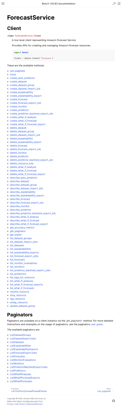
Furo (41, 401)
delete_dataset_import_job (25, 134)
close (13, 74)
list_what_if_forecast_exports (26, 284)
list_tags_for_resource (22, 277)
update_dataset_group (22, 305)
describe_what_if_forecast (24, 220)
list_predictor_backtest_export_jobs (30, 270)
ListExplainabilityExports (24, 349)
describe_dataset (19, 181)
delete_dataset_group (22, 131)
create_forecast (19, 99)
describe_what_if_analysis (24, 216)
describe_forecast (20, 199)
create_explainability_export (26, 95)
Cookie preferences (34, 404)
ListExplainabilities (20, 345)
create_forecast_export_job (25, 102)
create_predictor (19, 109)
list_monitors (17, 266)
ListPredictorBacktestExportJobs (28, 366)
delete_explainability (21, 138)
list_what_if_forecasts (22, 288)
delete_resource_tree (21, 163)
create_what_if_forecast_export (27, 124)
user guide (97, 324)
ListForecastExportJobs (23, 352)
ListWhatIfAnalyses (20, 374)
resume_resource (19, 291)
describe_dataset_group (23, 184)
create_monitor (18, 106)
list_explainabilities (20, 248)
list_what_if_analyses (21, 280)
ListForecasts (17, 356)
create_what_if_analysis (23, 117)
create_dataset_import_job (25, 88)
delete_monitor (18, 152)
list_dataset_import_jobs (24, 241)
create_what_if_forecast (23, 120)
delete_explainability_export (25, 142)
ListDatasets (17, 342)
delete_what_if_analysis (23, 166)
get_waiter (16, 234)
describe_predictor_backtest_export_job (33, 213)
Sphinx (19, 401)
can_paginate (17, 70)
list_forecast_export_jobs (24, 255)
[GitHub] (113, 401)
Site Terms (19, 404)
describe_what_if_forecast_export (29, 223)
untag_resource (19, 302)
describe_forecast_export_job (27, 202)
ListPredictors (18, 370)
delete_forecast (18, 145)
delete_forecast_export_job (25, 149)
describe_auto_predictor (23, 177)
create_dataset (18, 81)
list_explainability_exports (24, 252)
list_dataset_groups (21, 238)
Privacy (10, 404)
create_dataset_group (22, 85)
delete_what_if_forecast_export (27, 174)
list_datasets (17, 245)
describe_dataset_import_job (26, 188)
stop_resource (18, 295)
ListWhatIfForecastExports (25, 377)
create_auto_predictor (22, 77)
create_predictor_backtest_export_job (31, 113)
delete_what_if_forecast (23, 170)
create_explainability (21, 92)
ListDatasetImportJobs (23, 338)
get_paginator (18, 231)
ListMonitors (17, 363)
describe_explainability (23, 191)
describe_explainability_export (27, 195)
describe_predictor (20, 209)
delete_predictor (19, 156)
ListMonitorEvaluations (23, 359)
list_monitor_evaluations (23, 263)
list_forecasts (17, 259)
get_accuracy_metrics (22, 227)
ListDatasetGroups (20, 334)
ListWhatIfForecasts (21, 381)
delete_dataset (18, 127)
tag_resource (17, 298)
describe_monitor (20, 206)
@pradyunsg (31, 401)
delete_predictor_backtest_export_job (31, 159)
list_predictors (18, 273)
